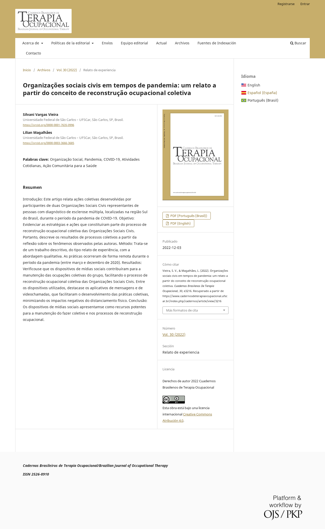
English (254, 85)
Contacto (33, 53)
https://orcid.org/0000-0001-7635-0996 (48, 125)
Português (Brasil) (263, 100)
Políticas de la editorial (71, 43)
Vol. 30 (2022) (67, 70)
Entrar (305, 4)
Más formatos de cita (182, 310)
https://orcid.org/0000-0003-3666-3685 (48, 143)
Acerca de (31, 43)
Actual (161, 43)
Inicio (27, 70)
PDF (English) (180, 223)
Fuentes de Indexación (217, 43)
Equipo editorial (134, 43)
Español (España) (262, 92)
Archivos (182, 43)
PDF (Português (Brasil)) (188, 215)
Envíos (107, 43)
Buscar (300, 43)
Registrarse (286, 4)
